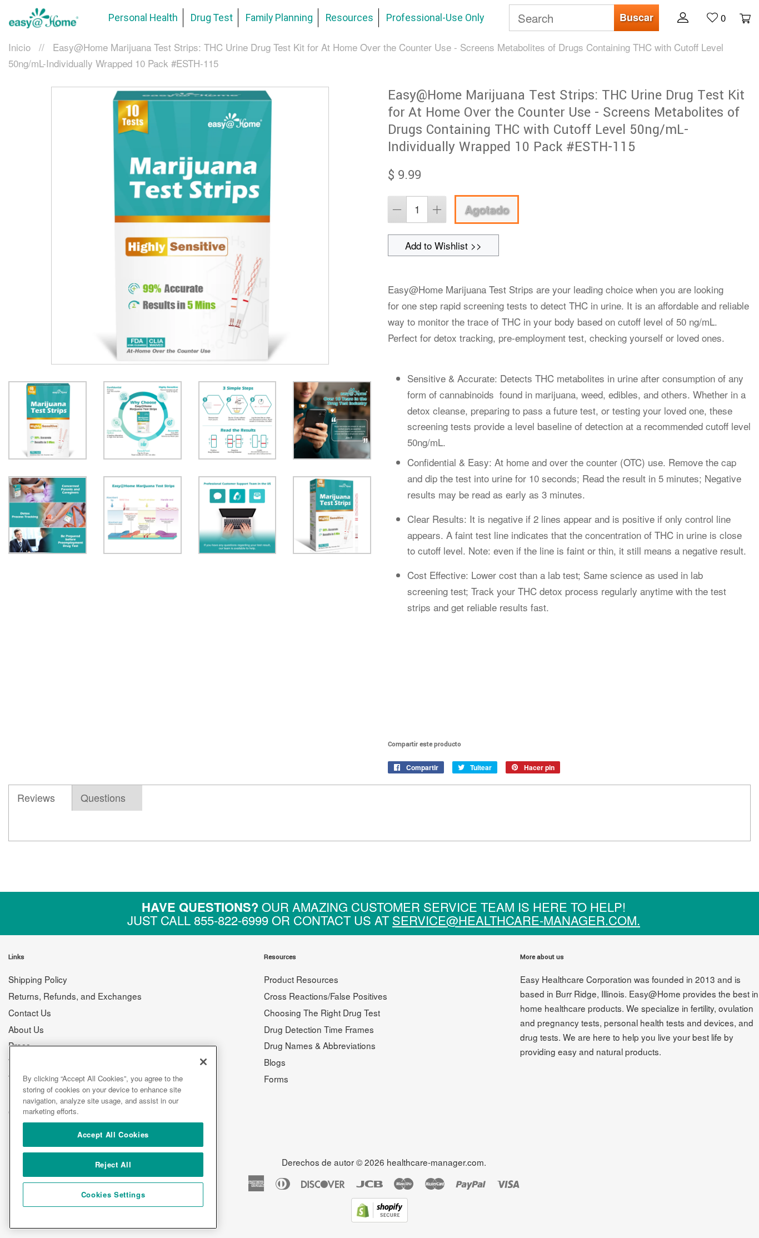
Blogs (275, 1062)
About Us (26, 1029)
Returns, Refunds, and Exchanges (75, 996)
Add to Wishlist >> (443, 245)
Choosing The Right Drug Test (322, 1012)
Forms (276, 1078)
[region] (113, 1137)
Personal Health (143, 17)
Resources (349, 17)
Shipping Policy (37, 979)
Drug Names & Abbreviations (320, 1045)
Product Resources (301, 979)
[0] (739, 17)
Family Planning (279, 17)
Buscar (636, 17)
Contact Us (29, 1012)
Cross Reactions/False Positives (325, 996)
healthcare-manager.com (435, 1162)
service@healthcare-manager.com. (516, 919)
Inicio (19, 47)
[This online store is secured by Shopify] (379, 1218)
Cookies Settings (113, 1194)
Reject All (113, 1164)
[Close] (203, 1062)
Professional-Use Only (435, 17)
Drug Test (212, 17)
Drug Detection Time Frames (319, 1029)
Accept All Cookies (113, 1134)
